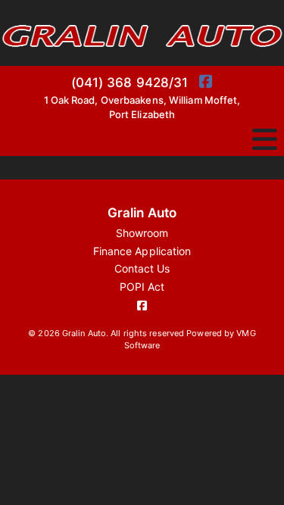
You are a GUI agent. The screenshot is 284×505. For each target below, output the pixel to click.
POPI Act (142, 286)
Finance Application (142, 251)
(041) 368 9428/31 (130, 82)
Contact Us (142, 268)
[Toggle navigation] (265, 140)
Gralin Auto (142, 212)
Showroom (142, 232)
